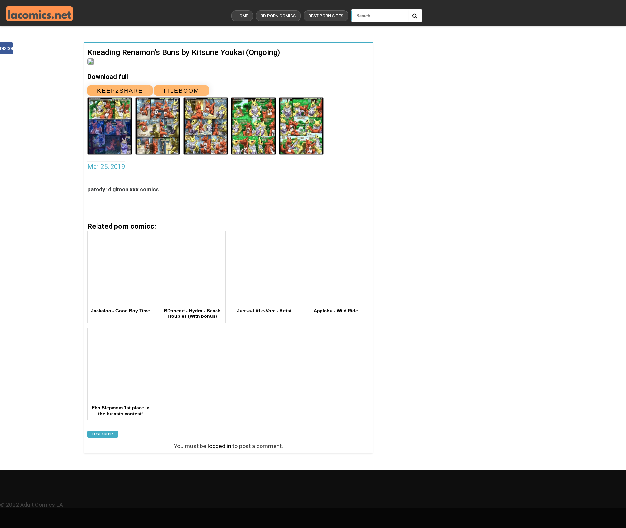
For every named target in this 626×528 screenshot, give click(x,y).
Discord (6, 48)
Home (242, 15)
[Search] (415, 15)
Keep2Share (120, 90)
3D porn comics (278, 15)
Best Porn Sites (325, 15)
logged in (219, 446)
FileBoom (181, 90)
